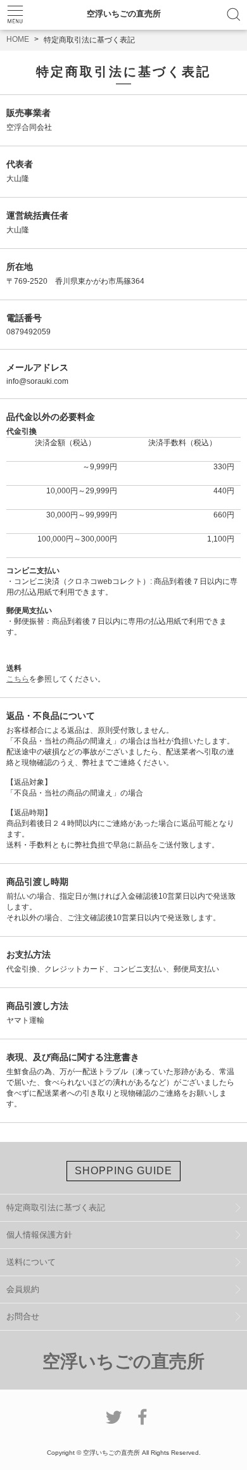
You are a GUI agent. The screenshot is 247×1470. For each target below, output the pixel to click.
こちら (17, 679)
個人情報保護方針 (39, 1234)
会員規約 (22, 1289)
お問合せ (22, 1316)
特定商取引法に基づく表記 (55, 1207)
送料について (31, 1262)
